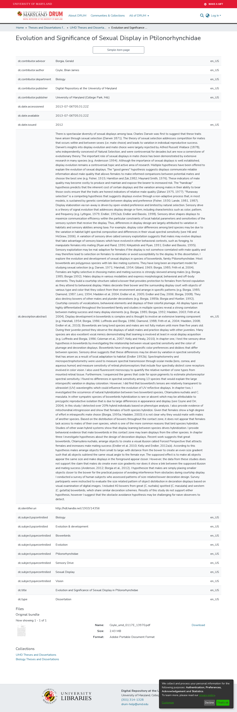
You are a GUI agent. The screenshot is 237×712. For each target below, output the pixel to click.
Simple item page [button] (118, 50)
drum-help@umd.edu (134, 704)
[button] (40, 15)
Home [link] (20, 28)
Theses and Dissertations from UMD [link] (46, 28)
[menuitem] (138, 15)
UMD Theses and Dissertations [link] (88, 28)
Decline (209, 702)
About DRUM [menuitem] (77, 16)
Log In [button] (215, 16)
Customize (168, 702)
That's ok (222, 702)
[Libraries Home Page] (66, 696)
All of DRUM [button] (137, 16)
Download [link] (198, 625)
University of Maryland (32, 4)
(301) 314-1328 (132, 700)
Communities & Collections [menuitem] (108, 16)
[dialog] (196, 694)
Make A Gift (216, 4)
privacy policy (207, 695)
